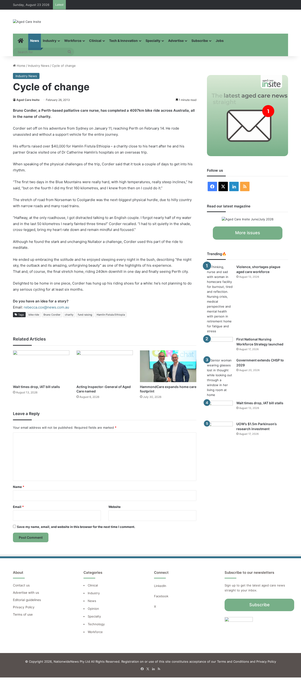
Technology (96, 624)
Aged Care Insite (28, 100)
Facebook (161, 596)
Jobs (220, 41)
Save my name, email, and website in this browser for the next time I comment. (76, 527)
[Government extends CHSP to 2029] (220, 377)
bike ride (33, 314)
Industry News (38, 65)
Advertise (176, 41)
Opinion (93, 608)
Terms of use (23, 614)
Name (18, 487)
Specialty (153, 41)
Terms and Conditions (233, 661)
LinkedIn (160, 586)
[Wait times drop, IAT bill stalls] (41, 366)
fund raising (85, 314)
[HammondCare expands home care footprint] (168, 366)
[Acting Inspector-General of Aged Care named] (104, 366)
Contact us (21, 585)
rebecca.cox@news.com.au (46, 307)
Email (18, 507)
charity (69, 314)
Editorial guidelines (27, 600)
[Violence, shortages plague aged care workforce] (220, 299)
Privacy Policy (24, 607)
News (34, 41)
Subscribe (199, 41)
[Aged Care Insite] (27, 21)
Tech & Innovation (123, 41)
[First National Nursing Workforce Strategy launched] (220, 346)
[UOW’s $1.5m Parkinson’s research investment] (220, 430)
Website (114, 507)
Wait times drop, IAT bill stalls (36, 387)
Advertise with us (26, 592)
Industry (49, 41)
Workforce (72, 41)
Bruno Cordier (52, 314)
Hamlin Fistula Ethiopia (111, 314)
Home (20, 65)
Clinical (95, 41)
